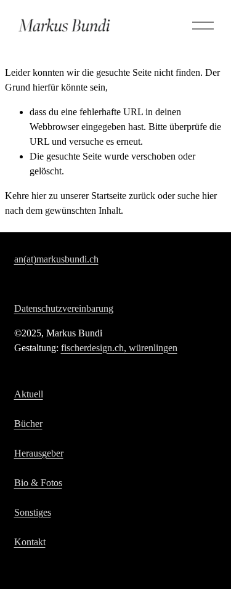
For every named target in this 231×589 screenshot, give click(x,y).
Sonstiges (32, 512)
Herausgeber (38, 453)
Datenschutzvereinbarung (63, 308)
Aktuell (28, 394)
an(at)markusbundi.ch (56, 259)
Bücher (28, 423)
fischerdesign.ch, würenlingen (119, 348)
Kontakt (30, 542)
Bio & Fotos (38, 482)
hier (38, 195)
